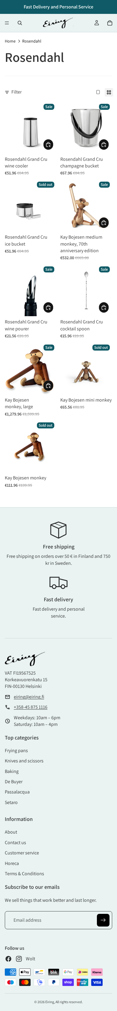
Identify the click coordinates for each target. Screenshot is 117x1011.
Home (10, 41)
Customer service (22, 853)
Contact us (15, 842)
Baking (12, 771)
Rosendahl (31, 41)
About (11, 832)
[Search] (19, 23)
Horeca (12, 863)
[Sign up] (103, 920)
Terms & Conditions (24, 873)
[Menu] (7, 23)
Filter (16, 92)
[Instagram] (18, 958)
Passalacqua (17, 792)
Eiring (49, 1002)
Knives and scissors (24, 761)
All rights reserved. (69, 1002)
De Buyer (13, 781)
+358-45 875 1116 (30, 707)
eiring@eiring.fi (29, 697)
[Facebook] (8, 958)
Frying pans (16, 750)
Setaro (11, 802)
